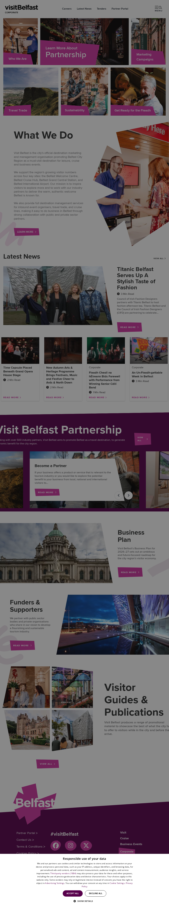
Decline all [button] (95, 893)
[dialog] (84, 880)
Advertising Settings (54, 883)
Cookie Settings (117, 883)
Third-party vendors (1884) (63, 873)
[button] (84, 901)
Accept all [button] (73, 893)
